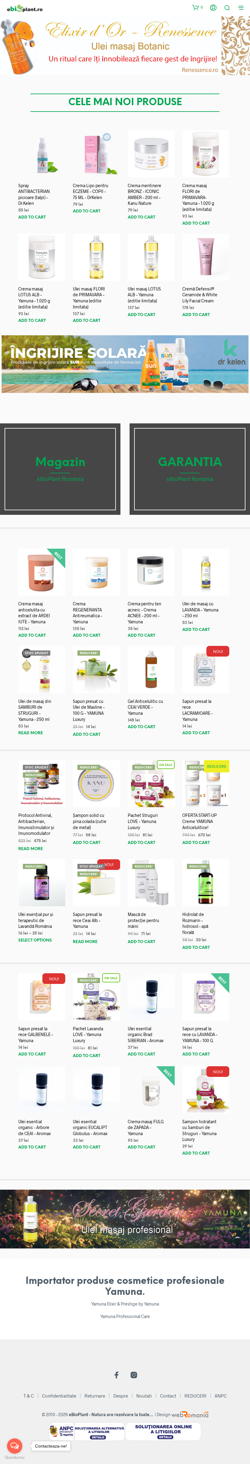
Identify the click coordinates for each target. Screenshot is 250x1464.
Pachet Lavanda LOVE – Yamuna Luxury (88, 1034)
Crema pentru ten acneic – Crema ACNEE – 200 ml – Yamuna (144, 612)
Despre (120, 1395)
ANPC (221, 1395)
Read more (30, 733)
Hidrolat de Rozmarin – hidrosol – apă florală (195, 923)
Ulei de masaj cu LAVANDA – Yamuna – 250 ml (200, 609)
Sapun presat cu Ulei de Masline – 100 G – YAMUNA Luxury (89, 710)
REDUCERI (195, 1395)
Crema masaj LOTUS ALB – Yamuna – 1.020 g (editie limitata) (34, 297)
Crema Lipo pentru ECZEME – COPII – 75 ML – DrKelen (90, 191)
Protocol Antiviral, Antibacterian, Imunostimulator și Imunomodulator (36, 824)
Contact (168, 1395)
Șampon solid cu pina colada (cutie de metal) (89, 821)
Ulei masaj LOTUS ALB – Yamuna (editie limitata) (144, 294)
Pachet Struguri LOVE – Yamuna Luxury (143, 821)
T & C (28, 1395)
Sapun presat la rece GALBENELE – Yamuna (35, 1034)
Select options (35, 940)
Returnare (94, 1395)
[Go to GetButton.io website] (14, 1458)
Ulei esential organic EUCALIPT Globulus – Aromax (90, 1127)
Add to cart (32, 217)
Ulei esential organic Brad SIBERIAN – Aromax (145, 1034)
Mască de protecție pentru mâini (143, 920)
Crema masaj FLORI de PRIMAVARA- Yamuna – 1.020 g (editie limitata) (198, 197)
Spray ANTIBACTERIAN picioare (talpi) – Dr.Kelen (34, 194)
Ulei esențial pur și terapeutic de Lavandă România (35, 920)
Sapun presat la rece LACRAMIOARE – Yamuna (197, 710)
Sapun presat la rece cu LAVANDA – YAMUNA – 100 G (199, 1034)
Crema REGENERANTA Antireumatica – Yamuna (87, 612)
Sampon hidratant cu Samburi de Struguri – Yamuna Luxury (199, 1130)
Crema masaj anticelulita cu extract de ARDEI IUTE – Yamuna (34, 612)
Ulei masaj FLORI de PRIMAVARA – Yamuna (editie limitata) (89, 297)
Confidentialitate (59, 1395)
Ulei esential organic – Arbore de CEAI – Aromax (34, 1127)
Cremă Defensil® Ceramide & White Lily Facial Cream (199, 294)
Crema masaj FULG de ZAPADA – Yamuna (146, 1127)
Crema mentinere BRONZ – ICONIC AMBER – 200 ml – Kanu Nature (144, 194)
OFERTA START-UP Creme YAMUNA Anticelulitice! (199, 821)
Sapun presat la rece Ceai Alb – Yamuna (87, 920)
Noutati (144, 1395)
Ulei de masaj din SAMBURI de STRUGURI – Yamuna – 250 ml (34, 710)
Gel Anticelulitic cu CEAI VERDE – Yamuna (145, 707)
